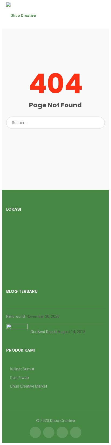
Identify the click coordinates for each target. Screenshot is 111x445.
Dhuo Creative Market (28, 386)
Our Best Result (44, 332)
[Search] (99, 123)
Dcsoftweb (19, 377)
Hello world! (16, 316)
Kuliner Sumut (22, 369)
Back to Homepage (55, 138)
